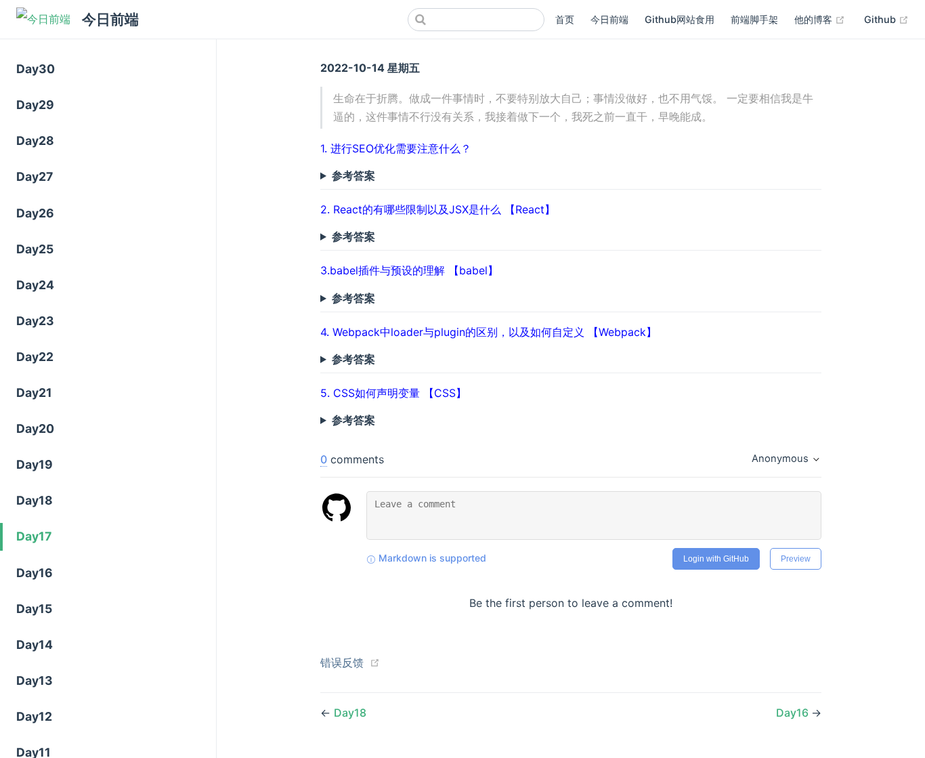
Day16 (34, 573)
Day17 (33, 536)
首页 (564, 19)
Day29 (35, 105)
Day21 (34, 392)
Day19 (34, 464)
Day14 (34, 644)
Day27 (34, 176)
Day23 (35, 321)
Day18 (34, 500)
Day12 (34, 716)
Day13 (34, 680)
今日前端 (609, 19)
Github (886, 19)
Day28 (35, 140)
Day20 (35, 428)
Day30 (35, 69)
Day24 (35, 285)
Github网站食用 (679, 19)
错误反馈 (342, 662)
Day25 (34, 249)
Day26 (35, 213)
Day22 (34, 357)
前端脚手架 (754, 19)
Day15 (34, 609)
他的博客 (819, 19)
